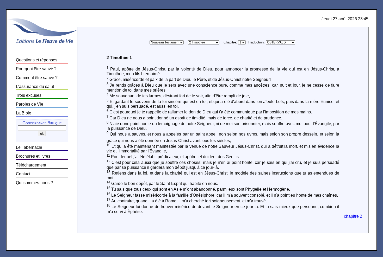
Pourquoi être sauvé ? (36, 69)
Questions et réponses (36, 60)
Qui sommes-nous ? (34, 183)
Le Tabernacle (29, 147)
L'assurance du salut (35, 86)
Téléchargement (31, 165)
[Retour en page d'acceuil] (42, 43)
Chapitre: (230, 42)
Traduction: (256, 42)
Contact (23, 174)
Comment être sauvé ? (37, 77)
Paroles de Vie (29, 104)
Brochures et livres (33, 156)
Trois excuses (28, 95)
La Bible (23, 113)
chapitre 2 (353, 216)
